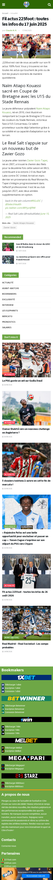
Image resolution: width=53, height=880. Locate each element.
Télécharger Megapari (14, 765)
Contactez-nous (8, 846)
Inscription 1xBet (12, 688)
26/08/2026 (8, 385)
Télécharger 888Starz (14, 783)
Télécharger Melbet (13, 748)
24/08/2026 (8, 652)
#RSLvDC (35, 200)
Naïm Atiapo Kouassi (24, 223)
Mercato (7, 316)
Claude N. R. (11, 30)
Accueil (5, 13)
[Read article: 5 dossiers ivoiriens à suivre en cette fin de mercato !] (26, 460)
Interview (7, 305)
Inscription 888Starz (13, 786)
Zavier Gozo (10, 227)
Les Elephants (10, 310)
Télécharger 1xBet (12, 684)
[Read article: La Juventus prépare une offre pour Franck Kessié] (8, 259)
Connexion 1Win (12, 733)
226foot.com (10, 863)
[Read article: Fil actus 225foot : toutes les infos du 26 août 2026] (26, 571)
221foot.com (10, 859)
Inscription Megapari (14, 769)
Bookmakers (9, 293)
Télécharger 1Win (12, 726)
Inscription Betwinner (14, 709)
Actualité (14, 13)
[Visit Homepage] (26, 4)
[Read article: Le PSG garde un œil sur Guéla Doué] (26, 360)
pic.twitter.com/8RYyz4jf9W (20, 207)
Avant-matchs (10, 288)
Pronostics (8, 321)
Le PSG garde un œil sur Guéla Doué (22, 380)
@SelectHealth (13, 204)
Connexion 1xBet (12, 691)
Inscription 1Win (12, 730)
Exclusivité (8, 299)
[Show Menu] (3, 4)
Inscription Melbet (12, 751)
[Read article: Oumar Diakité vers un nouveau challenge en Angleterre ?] (26, 408)
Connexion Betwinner (14, 712)
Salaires (6, 327)
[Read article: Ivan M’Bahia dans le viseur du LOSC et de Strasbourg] (8, 247)
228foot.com (10, 866)
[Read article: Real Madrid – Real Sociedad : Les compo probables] (26, 623)
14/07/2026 (22, 251)
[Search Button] (49, 4)
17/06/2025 (27, 30)
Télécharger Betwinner (14, 705)
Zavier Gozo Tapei (37, 160)
